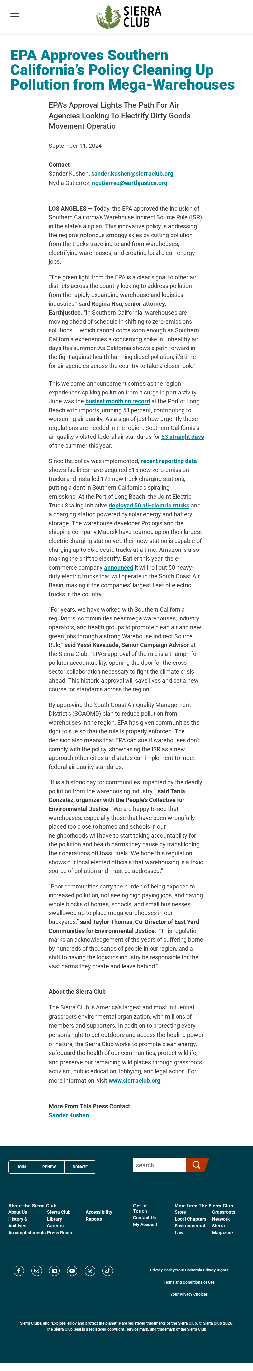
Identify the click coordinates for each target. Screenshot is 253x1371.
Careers (55, 1226)
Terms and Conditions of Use (189, 1282)
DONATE (80, 1166)
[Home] (129, 17)
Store (180, 1212)
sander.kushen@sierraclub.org (132, 173)
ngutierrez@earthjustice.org (129, 183)
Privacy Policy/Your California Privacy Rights (189, 1269)
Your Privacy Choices (189, 1294)
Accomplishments (27, 1232)
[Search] (194, 1165)
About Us (17, 1212)
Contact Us (144, 1217)
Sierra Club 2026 (217, 1323)
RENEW (49, 1166)
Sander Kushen (69, 1115)
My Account (145, 1224)
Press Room (59, 1232)
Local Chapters (190, 1219)
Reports (94, 1219)
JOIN (21, 1166)
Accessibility (99, 1212)
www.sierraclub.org (134, 1080)
